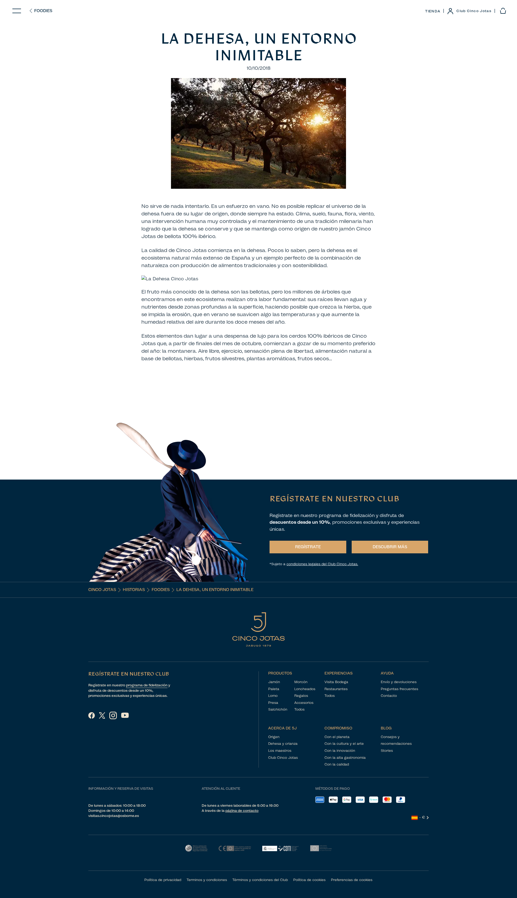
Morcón (301, 682)
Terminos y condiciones (207, 880)
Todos (299, 709)
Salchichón (277, 709)
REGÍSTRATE (308, 546)
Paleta (273, 689)
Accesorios (303, 703)
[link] (469, 11)
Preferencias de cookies (351, 880)
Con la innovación (339, 751)
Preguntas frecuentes (399, 689)
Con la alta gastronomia (345, 758)
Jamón (274, 682)
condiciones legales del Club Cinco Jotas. (322, 564)
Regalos (301, 696)
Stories (387, 751)
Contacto (389, 696)
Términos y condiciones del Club (260, 880)
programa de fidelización (146, 685)
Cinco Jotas (102, 589)
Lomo (273, 696)
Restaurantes (336, 689)
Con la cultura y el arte (344, 744)
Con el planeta (337, 737)
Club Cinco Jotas (283, 758)
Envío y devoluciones (399, 682)
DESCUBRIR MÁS (390, 546)
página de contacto (241, 811)
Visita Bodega (336, 682)
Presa (273, 703)
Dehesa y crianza (283, 744)
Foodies (43, 10)
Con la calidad (336, 764)
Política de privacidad (162, 880)
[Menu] (16, 11)
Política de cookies (309, 880)
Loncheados (304, 689)
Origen (274, 737)
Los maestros (279, 751)
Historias (134, 589)
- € (422, 817)
